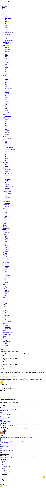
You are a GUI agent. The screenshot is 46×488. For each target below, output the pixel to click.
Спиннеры (4, 319)
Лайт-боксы (6, 329)
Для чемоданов (6, 267)
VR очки (6, 38)
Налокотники (6, 84)
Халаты (4, 304)
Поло (4, 277)
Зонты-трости (6, 67)
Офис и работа (3, 118)
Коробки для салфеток (7, 180)
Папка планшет (6, 160)
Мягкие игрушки (5, 320)
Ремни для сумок (5, 255)
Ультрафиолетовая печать (17, 373)
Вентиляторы (6, 39)
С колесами (6, 242)
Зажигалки (4, 114)
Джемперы (4, 300)
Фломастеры (6, 145)
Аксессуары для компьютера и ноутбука (8, 32)
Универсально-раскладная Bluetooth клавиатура (6, 434)
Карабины (6, 58)
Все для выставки (4, 314)
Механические (6, 79)
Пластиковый (6, 16)
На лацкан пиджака (7, 103)
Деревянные (6, 26)
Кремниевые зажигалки (7, 115)
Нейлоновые (6, 245)
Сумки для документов (6, 262)
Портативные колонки (7, 35)
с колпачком (6, 122)
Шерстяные (6, 303)
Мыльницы (6, 219)
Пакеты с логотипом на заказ (6, 341)
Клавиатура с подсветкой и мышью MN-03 (5, 422)
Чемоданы (4, 234)
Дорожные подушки (7, 59)
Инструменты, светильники (5, 472)
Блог (2, 464)
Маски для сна (6, 60)
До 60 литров (6, 239)
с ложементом (6, 344)
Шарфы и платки (5, 302)
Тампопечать (12, 373)
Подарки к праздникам (4, 223)
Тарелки (6, 214)
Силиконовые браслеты (7, 315)
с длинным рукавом (7, 274)
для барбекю (6, 287)
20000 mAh (6, 23)
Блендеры (6, 176)
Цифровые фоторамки (7, 41)
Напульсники (6, 82)
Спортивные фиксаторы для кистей (9, 88)
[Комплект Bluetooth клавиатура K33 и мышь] (6, 413)
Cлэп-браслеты (6, 316)
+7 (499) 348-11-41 (2, 476)
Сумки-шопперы (5, 252)
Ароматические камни (7, 202)
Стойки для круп (7, 190)
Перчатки (4, 292)
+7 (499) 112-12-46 (2, 4)
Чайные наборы (6, 175)
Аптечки (6, 54)
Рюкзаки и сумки (4, 229)
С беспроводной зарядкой (8, 18)
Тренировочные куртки (7, 313)
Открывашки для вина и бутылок (7, 330)
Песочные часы (5, 335)
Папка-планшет (6, 156)
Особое (3, 333)
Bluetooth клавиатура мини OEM (4, 418)
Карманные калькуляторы (8, 138)
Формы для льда (7, 178)
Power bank (4, 15)
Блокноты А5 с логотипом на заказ (9, 147)
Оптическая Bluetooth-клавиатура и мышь (5, 442)
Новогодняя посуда (5, 227)
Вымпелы (4, 113)
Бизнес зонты (6, 71)
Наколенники (6, 83)
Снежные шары (5, 224)
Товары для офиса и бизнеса (6, 135)
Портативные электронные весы (9, 40)
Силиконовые (6, 28)
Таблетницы (6, 55)
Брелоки (4, 117)
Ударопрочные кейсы (5, 233)
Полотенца (6, 65)
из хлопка (6, 273)
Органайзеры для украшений (8, 196)
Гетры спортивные (7, 87)
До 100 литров (6, 240)
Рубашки (4, 306)
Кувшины (6, 216)
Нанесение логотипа (4, 6)
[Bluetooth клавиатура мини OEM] (4, 417)
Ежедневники (5, 126)
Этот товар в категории (5, 377)
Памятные (6, 100)
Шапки (5, 286)
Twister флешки (6, 30)
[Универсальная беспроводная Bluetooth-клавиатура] (6, 449)
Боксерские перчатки (7, 93)
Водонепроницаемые (7, 257)
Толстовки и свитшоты (6, 289)
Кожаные (6, 129)
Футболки (4, 270)
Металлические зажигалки (8, 116)
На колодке (6, 108)
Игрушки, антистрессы (4, 471)
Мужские (6, 72)
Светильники (4, 324)
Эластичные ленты (7, 81)
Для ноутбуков (6, 259)
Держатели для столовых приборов (9, 186)
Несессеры (6, 256)
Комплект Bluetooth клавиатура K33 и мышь (5, 414)
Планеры (6, 133)
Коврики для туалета (7, 222)
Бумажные (6, 125)
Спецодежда (6, 282)
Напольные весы (7, 56)
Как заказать (3, 7)
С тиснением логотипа (7, 134)
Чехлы (4, 265)
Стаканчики (6, 209)
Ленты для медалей (7, 110)
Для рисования (6, 46)
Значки (4, 96)
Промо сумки (6, 263)
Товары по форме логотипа (6, 334)
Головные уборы (5, 284)
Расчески (6, 199)
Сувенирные (6, 106)
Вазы (5, 198)
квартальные (6, 164)
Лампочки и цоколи (7, 326)
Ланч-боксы (6, 174)
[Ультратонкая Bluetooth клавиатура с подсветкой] (6, 425)
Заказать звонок (2, 348)
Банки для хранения (7, 187)
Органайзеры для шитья (7, 197)
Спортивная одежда (5, 311)
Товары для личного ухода (8, 193)
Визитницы (4, 140)
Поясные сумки (5, 254)
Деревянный (6, 17)
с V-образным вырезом (7, 275)
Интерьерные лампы (7, 327)
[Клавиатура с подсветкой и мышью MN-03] (5, 421)
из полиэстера (6, 310)
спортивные (6, 283)
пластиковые (6, 346)
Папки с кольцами (7, 158)
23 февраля (4, 225)
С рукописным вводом (7, 47)
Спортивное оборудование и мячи (7, 321)
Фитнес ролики (6, 95)
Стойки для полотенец (7, 185)
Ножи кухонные (7, 182)
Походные (6, 243)
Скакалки (6, 80)
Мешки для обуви (7, 230)
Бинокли (6, 64)
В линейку (6, 150)
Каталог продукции (3, 13)
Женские (6, 73)
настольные (6, 165)
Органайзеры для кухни (7, 184)
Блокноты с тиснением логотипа (9, 146)
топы (5, 312)
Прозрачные (6, 69)
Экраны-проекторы (7, 51)
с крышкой (6, 343)
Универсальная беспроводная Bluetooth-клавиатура (6, 450)
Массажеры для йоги (7, 90)
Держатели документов (6, 139)
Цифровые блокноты (5, 45)
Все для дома (3, 167)
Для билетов (6, 251)
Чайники (6, 177)
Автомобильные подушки (8, 62)
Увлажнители (6, 192)
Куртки (5, 280)
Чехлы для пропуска (5, 161)
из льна (5, 339)
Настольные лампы (7, 325)
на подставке (6, 124)
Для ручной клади (7, 241)
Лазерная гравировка (7, 373)
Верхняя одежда (5, 279)
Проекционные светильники (8, 328)
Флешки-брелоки (7, 31)
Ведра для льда (6, 172)
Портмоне (6, 269)
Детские (6, 248)
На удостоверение (7, 112)
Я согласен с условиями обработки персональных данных (8, 399)
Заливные (6, 98)
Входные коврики (7, 207)
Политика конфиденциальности (6, 466)
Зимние (5, 295)
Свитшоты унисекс (7, 291)
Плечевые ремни (7, 85)
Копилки (6, 195)
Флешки (4, 24)
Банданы (6, 285)
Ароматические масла (7, 203)
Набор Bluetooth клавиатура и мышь (4, 454)
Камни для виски (7, 171)
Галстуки (4, 309)
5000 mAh (6, 21)
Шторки (6, 221)
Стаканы (6, 210)
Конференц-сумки (7, 264)
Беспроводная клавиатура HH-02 (4, 410)
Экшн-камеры (6, 37)
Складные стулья (7, 63)
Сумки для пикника (7, 232)
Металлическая (6, 212)
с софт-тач (6, 121)
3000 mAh (6, 19)
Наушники (6, 36)
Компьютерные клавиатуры (8, 34)
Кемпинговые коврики (7, 61)
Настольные (6, 137)
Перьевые (6, 123)
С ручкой (6, 151)
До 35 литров (6, 237)
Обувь (4, 288)
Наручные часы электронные (8, 78)
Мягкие (5, 154)
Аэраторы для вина (7, 173)
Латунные (6, 104)
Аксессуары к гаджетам (6, 42)
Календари (4, 163)
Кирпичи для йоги (7, 92)
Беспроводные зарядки (7, 49)
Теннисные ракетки (7, 86)
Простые (6, 142)
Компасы (6, 66)
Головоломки (4, 336)
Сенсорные (6, 293)
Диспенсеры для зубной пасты (8, 220)
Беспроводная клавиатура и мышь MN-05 (5, 438)
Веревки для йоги (7, 91)
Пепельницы (6, 200)
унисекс (6, 272)
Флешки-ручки (6, 29)
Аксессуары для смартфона (6, 48)
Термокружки (6, 211)
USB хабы (6, 44)
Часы (5, 205)
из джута (6, 340)
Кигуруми (4, 296)
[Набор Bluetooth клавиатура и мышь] (5, 453)
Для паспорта (6, 111)
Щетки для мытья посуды (8, 189)
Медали (4, 105)
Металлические (6, 25)
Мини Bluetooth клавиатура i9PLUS (4, 446)
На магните (6, 155)
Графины (6, 215)
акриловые (6, 109)
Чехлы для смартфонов (7, 52)
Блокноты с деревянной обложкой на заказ (10, 149)
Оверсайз (6, 276)
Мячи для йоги (6, 89)
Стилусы (6, 50)
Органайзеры (4, 136)
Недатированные (7, 132)
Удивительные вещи (5, 337)
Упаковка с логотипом (4, 338)
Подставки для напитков (8, 169)
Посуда (4, 208)
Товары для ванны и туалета (6, 217)
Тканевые (6, 235)
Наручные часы (5, 75)
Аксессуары (3, 53)
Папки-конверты (7, 159)
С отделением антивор (7, 246)
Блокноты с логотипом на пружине (9, 148)
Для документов (7, 250)
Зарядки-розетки (7, 43)
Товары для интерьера (6, 204)
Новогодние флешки (5, 226)
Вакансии (3, 465)
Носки (4, 297)
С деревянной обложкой (8, 131)
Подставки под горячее (7, 188)
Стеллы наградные (5, 162)
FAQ (2, 462)
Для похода (6, 74)
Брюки (4, 307)
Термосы (6, 213)
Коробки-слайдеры (7, 345)
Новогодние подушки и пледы (7, 228)
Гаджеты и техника (4, 467)
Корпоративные (7, 101)
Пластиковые (6, 102)
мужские (6, 299)
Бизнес (5, 153)
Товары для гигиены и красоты (7, 191)
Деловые (6, 260)
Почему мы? (3, 8)
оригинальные (6, 166)
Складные (6, 68)
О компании (3, 461)
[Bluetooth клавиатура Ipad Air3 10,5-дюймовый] (6, 457)
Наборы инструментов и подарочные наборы (8, 332)
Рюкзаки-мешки (7, 249)
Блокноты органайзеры (7, 152)
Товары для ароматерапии (6, 201)
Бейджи (4, 317)
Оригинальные (6, 27)
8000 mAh (6, 22)
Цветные (6, 141)
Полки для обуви (7, 206)
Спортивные (6, 258)
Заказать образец (2, 369)
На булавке (6, 99)
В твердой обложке (7, 130)
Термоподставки (7, 170)
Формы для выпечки (7, 179)
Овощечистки (6, 183)
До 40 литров (6, 238)
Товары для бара (5, 168)
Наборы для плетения (5, 323)
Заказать (1, 412)
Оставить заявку (2, 368)
